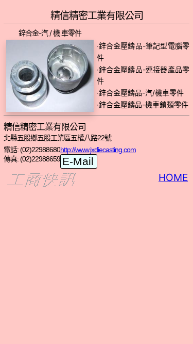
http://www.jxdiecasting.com (98, 149)
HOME (173, 177)
